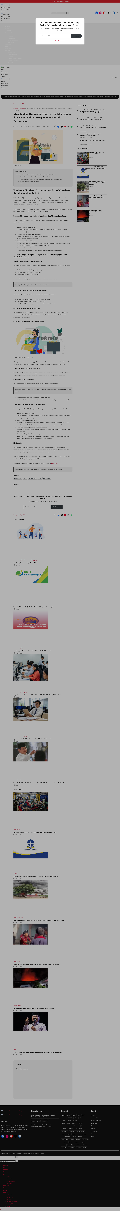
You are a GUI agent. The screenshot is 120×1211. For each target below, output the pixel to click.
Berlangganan (76, 36)
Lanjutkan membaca (60, 40)
